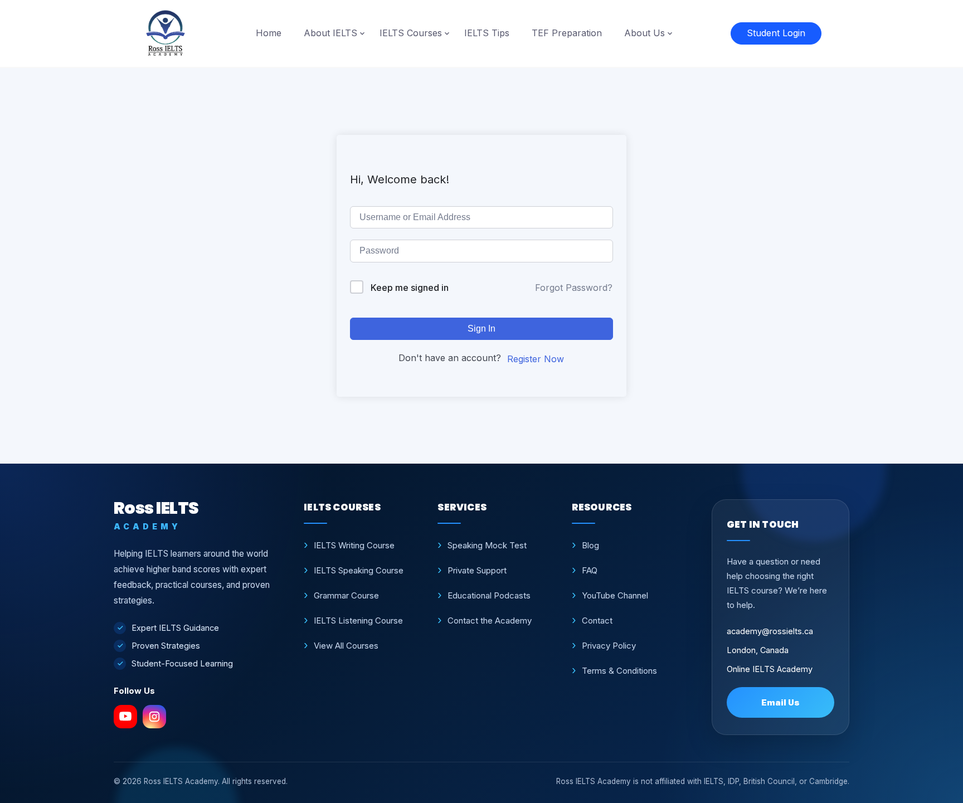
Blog (590, 545)
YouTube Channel (615, 595)
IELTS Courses (411, 32)
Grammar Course (346, 595)
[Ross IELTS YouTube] (125, 716)
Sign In (481, 328)
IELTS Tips (486, 32)
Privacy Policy (609, 645)
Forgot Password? (573, 287)
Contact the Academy (490, 620)
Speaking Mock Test (487, 545)
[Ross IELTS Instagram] (154, 716)
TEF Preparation (567, 32)
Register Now (535, 358)
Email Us (780, 702)
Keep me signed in (410, 287)
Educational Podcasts (489, 595)
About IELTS (330, 32)
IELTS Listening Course (358, 620)
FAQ (589, 570)
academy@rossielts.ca (770, 631)
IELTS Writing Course (354, 545)
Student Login (776, 32)
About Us (644, 32)
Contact (597, 620)
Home (268, 32)
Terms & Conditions (619, 670)
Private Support (477, 570)
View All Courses (346, 645)
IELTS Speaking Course (358, 570)
